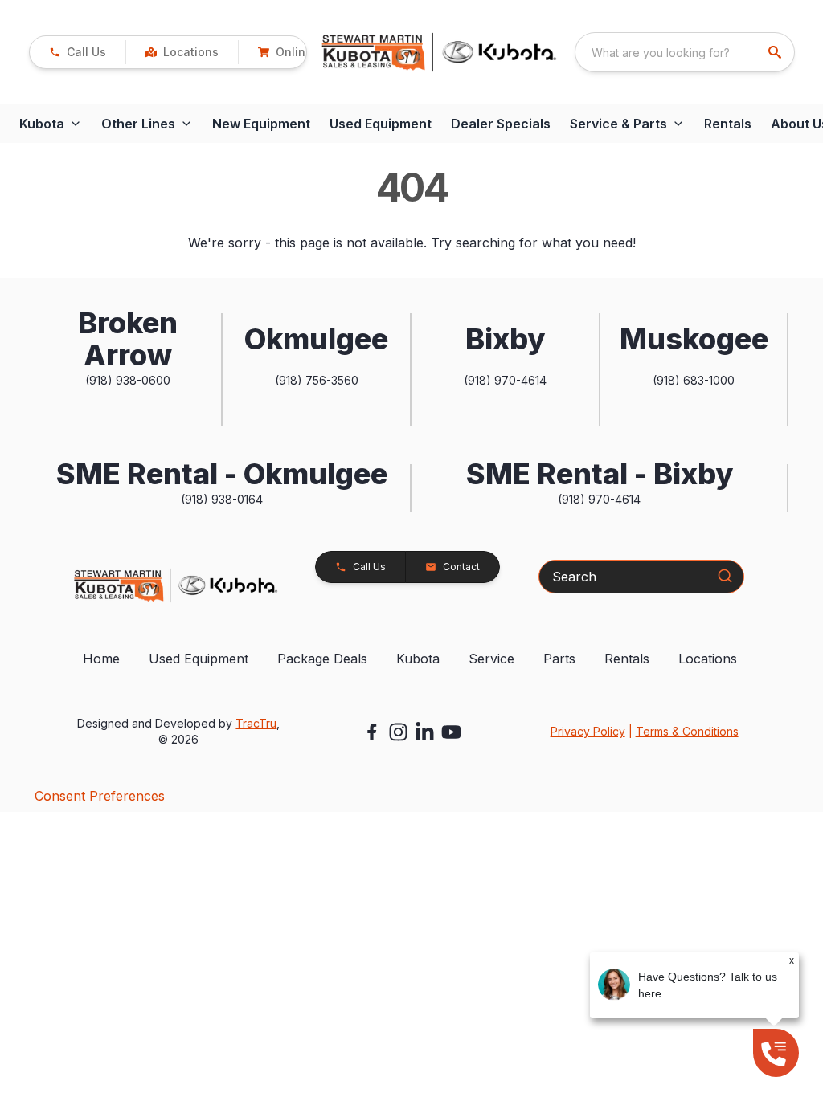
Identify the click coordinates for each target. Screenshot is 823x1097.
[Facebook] (372, 732)
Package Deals (322, 658)
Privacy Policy (588, 731)
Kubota (418, 658)
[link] (181, 52)
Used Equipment (381, 124)
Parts (559, 658)
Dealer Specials (501, 124)
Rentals (727, 124)
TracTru (255, 723)
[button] (77, 52)
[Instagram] (398, 732)
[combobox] (684, 52)
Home (101, 658)
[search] (776, 52)
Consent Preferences (100, 796)
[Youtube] (451, 732)
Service (491, 658)
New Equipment (261, 124)
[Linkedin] (425, 732)
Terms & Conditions (687, 731)
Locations (707, 658)
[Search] (724, 576)
